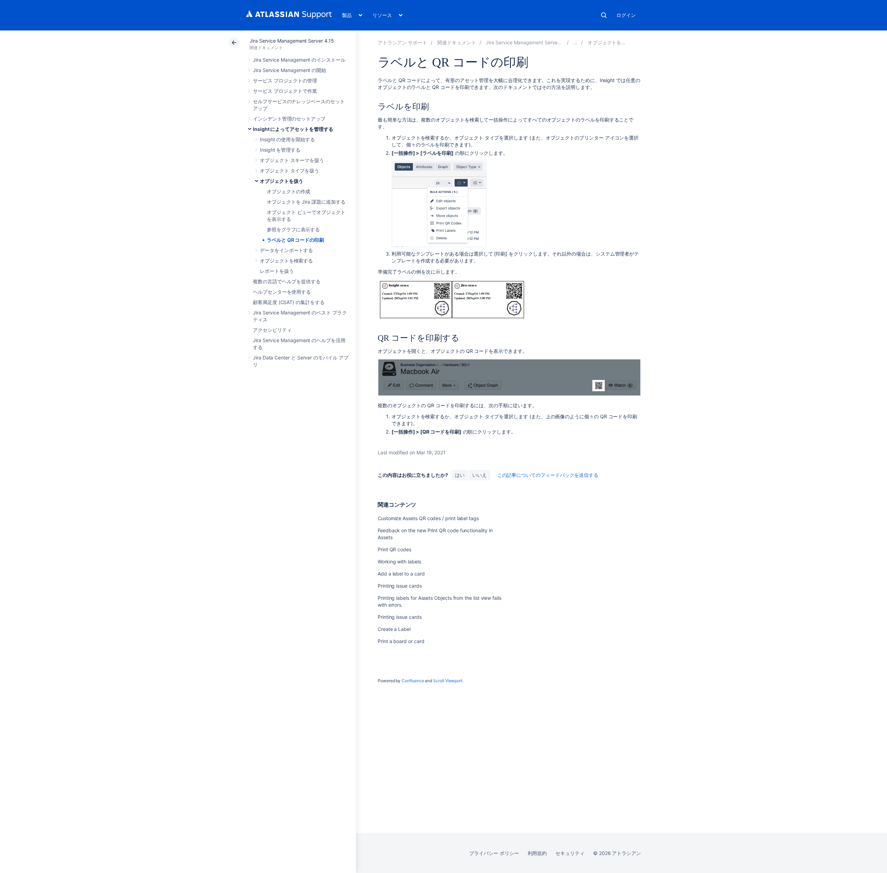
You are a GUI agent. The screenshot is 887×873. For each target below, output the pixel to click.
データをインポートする (286, 250)
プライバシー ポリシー (494, 853)
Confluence (413, 680)
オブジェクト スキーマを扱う (292, 160)
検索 (603, 15)
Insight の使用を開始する (287, 139)
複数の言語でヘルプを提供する (286, 281)
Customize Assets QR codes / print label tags (428, 518)
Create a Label (394, 629)
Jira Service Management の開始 (289, 70)
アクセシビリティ (272, 330)
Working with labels (399, 561)
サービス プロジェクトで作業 (285, 91)
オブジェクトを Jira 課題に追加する (306, 202)
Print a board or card (401, 641)
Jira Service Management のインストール (299, 60)
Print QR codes (394, 549)
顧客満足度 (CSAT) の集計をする (289, 302)
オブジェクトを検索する (286, 261)
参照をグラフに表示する (293, 229)
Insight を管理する (280, 150)
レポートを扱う (277, 271)
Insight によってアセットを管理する (293, 129)
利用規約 (537, 853)
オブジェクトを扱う (281, 181)
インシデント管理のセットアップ (289, 119)
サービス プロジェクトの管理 (285, 80)
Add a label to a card (401, 574)
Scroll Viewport (447, 680)
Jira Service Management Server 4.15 (291, 41)
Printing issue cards (400, 586)
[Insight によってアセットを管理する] (575, 42)
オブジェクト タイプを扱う (289, 170)
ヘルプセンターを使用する (282, 292)
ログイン (626, 15)
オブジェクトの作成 (288, 191)
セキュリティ (570, 853)
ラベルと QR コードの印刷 (295, 240)
